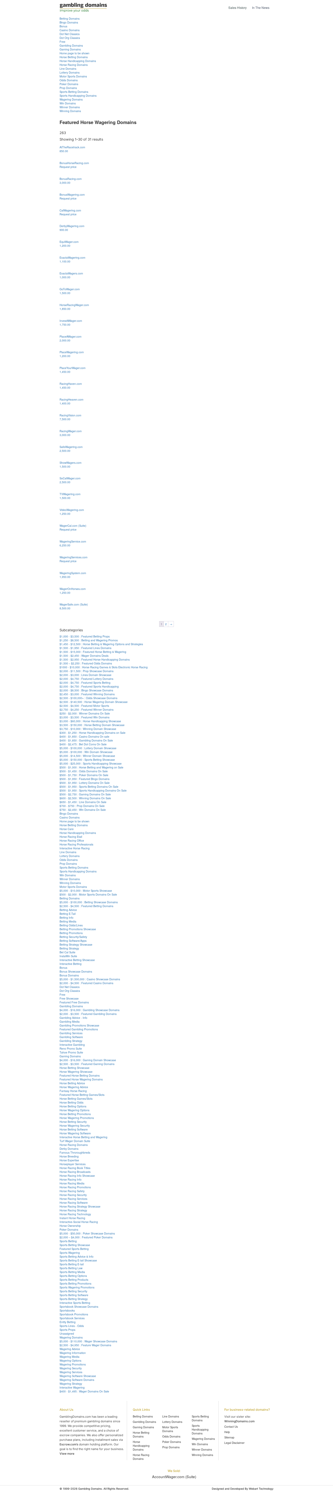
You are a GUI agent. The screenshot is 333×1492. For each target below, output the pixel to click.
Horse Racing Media (72, 1183)
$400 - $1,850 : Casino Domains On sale (84, 736)
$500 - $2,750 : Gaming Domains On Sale (85, 794)
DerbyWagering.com (72, 226)
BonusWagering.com (72, 194)
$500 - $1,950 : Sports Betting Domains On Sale (89, 786)
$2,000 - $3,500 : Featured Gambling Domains (88, 1014)
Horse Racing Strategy (73, 1210)
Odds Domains (69, 80)
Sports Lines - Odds (72, 1326)
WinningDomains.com (239, 1421)
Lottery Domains (70, 72)
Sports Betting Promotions (75, 1283)
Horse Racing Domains (74, 65)
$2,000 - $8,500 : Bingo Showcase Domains (86, 690)
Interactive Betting (71, 964)
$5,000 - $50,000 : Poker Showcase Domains (87, 1233)
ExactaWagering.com (72, 257)
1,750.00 (65, 324)
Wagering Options (70, 1360)
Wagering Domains (71, 99)
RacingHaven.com (71, 384)
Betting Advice (68, 910)
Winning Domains (70, 111)
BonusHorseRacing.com (74, 163)
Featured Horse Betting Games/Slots (82, 1095)
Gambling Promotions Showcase (79, 1025)
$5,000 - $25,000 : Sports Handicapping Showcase (91, 763)
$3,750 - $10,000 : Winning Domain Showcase (88, 729)
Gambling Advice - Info (73, 1018)
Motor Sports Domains (73, 76)
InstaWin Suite (68, 956)
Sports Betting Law (71, 1268)
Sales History (237, 7)
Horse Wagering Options (74, 1110)
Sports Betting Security (73, 1291)
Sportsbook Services (72, 1318)
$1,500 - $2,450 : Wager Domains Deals (84, 656)
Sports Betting (68, 1241)
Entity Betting (68, 1322)
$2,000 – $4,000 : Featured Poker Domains (86, 1237)
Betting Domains (70, 18)
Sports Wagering (70, 1253)
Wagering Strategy (71, 1383)
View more (67, 1453)
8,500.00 (65, 608)
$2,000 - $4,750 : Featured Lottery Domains (86, 679)
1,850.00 (65, 309)
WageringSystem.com (73, 573)
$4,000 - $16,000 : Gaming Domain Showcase (88, 1060)
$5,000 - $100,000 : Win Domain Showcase (86, 752)
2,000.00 (65, 340)
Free (62, 42)
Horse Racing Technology (75, 1214)
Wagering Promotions (73, 1364)
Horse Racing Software (74, 1202)
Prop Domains (68, 88)
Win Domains (68, 103)
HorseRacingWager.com (74, 305)
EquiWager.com (69, 242)
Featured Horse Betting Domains (80, 1075)
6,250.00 (65, 545)
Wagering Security (71, 1368)
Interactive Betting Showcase (77, 960)
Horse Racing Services (73, 1199)
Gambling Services (71, 1033)
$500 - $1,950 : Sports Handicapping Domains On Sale (93, 790)
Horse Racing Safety (72, 1191)
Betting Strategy (69, 948)
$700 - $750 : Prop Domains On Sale (82, 806)
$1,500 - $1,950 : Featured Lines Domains (85, 648)
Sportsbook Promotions (74, 1314)
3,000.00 (65, 183)
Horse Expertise (69, 1160)
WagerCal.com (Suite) (73, 526)
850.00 (64, 151)
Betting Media (68, 921)
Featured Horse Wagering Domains (81, 1079)
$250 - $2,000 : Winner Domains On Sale (85, 713)
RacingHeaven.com (71, 399)
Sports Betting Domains (74, 92)
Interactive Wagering (72, 1387)
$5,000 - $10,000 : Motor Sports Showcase (86, 890)
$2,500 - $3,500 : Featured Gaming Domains (87, 1064)
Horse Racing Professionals (76, 844)
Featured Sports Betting (74, 1249)
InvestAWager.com (71, 321)
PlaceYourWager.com (73, 368)
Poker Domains (69, 84)
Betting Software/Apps (73, 941)
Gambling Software (71, 1037)
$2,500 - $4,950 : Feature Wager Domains (85, 1345)
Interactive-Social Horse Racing (79, 1222)
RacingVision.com (70, 415)
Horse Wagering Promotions (77, 1118)
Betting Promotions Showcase (78, 929)
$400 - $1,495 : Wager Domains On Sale (84, 1391)
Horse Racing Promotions (75, 1187)
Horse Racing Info (71, 1179)
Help (227, 1432)
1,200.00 (65, 245)
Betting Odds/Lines (71, 925)
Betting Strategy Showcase (76, 944)
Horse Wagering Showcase (76, 1072)
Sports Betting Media (72, 1272)
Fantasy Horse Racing (73, 1091)
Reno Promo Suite (71, 1048)
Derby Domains (69, 1149)
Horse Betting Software (74, 1129)
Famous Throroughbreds (75, 1152)
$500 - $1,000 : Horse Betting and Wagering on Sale (91, 767)
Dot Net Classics (70, 34)
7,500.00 (65, 419)
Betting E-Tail (68, 914)
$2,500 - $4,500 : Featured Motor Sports (84, 706)
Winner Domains (70, 107)
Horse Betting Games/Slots (76, 1098)
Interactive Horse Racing (75, 848)
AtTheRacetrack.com (72, 147)
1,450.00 (65, 372)
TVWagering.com (70, 494)
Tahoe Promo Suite (71, 1052)
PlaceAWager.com (71, 336)
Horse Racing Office (72, 840)
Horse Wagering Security (75, 1125)
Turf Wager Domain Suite (75, 1141)
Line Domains (68, 68)
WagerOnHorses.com (73, 589)
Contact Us (231, 1426)
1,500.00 (65, 293)
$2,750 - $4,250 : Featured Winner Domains (87, 709)
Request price (68, 167)
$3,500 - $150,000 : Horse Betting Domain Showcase (92, 725)
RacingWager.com (71, 431)
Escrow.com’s (69, 1444)
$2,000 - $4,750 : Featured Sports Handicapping (89, 686)
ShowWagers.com (71, 463)
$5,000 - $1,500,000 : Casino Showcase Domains (90, 979)
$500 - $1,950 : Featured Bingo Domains (84, 779)
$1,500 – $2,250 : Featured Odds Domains (86, 663)
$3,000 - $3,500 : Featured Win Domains (84, 717)
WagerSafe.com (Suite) (74, 604)
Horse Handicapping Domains (78, 61)
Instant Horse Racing (72, 1218)
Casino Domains (70, 30)
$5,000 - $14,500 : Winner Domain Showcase (87, 756)
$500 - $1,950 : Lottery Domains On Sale (85, 783)
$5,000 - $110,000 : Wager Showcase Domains (88, 1341)
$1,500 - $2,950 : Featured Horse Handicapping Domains (95, 659)
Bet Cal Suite (67, 952)
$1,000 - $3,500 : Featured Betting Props (85, 636)
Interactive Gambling (72, 1045)
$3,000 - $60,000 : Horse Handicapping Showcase (90, 721)
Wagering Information (73, 1353)
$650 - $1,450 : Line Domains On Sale (83, 802)
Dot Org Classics (70, 38)
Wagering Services (71, 1372)
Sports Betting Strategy (74, 1299)
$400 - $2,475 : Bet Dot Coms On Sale (83, 744)
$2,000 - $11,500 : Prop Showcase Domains (87, 671)
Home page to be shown (74, 53)
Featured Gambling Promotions (79, 1029)
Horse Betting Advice (72, 1083)
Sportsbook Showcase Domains (79, 1306)
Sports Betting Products (74, 1279)
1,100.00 (65, 261)
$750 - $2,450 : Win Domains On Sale (83, 810)
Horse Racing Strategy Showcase (80, 1206)
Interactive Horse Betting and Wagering (83, 1137)
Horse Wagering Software (75, 1133)
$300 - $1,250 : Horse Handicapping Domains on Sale (92, 733)
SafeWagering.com (71, 447)
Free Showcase (69, 998)
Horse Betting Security (73, 1122)
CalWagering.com (70, 210)
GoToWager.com (70, 289)
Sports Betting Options (73, 1276)
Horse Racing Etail (71, 837)
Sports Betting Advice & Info (76, 1256)
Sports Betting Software (74, 1295)
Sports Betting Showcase (75, 1245)
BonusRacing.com (71, 179)
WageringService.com (73, 541)
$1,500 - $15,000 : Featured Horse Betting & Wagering (93, 652)
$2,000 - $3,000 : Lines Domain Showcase (85, 675)
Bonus (63, 26)
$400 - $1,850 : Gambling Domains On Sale (86, 740)
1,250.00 (65, 514)
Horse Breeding (69, 1156)
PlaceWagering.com (72, 352)
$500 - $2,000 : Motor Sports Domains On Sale (88, 894)
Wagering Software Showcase (78, 1376)
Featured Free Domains (74, 1002)
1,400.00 (65, 403)
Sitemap (229, 1437)
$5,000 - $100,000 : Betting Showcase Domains (89, 902)
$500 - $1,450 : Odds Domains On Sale (84, 771)
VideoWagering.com (72, 510)
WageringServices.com (73, 557)
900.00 (64, 230)
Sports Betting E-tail (72, 1264)
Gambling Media (70, 1021)
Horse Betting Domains (74, 57)
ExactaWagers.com (71, 273)
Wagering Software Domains (77, 1380)
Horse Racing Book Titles (75, 1168)
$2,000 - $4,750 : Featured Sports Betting (85, 682)
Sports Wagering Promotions (77, 1287)
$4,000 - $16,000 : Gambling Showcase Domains (89, 1010)
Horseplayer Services (73, 1164)
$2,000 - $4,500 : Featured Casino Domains (86, 983)
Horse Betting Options (73, 1106)
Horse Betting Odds (71, 1102)
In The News (260, 7)
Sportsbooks (67, 1310)
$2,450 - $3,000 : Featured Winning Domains (87, 694)
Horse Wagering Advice (74, 1087)
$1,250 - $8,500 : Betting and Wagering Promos (89, 640)
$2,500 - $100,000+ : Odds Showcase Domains (88, 698)
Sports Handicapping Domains (78, 95)
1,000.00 (65, 277)
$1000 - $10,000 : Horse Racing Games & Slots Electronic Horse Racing (104, 667)
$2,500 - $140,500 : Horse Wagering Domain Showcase (94, 702)
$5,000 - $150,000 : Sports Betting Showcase (87, 760)
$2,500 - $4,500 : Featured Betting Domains (86, 906)
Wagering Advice (70, 1349)
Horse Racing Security (73, 1195)
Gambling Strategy (71, 1041)
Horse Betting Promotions (75, 1114)
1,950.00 (65, 577)
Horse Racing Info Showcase (77, 1175)
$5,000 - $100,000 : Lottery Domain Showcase (88, 748)
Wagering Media (69, 1357)
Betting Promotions (71, 933)
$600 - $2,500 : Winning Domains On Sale (85, 798)
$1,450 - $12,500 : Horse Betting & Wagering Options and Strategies (101, 644)
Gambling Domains (71, 45)
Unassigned (67, 1333)
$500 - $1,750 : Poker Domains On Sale (84, 775)
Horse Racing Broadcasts (75, 1172)
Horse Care (67, 829)
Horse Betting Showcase (74, 1068)
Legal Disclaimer (234, 1443)
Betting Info (66, 917)
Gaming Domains (70, 49)
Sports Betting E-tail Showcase (78, 1260)
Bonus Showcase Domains (76, 971)
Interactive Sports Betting (75, 1303)
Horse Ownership (70, 1226)
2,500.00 (65, 451)
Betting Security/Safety (73, 937)
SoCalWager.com (70, 478)
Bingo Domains (69, 22)
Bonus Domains (69, 975)
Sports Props (67, 1330)
